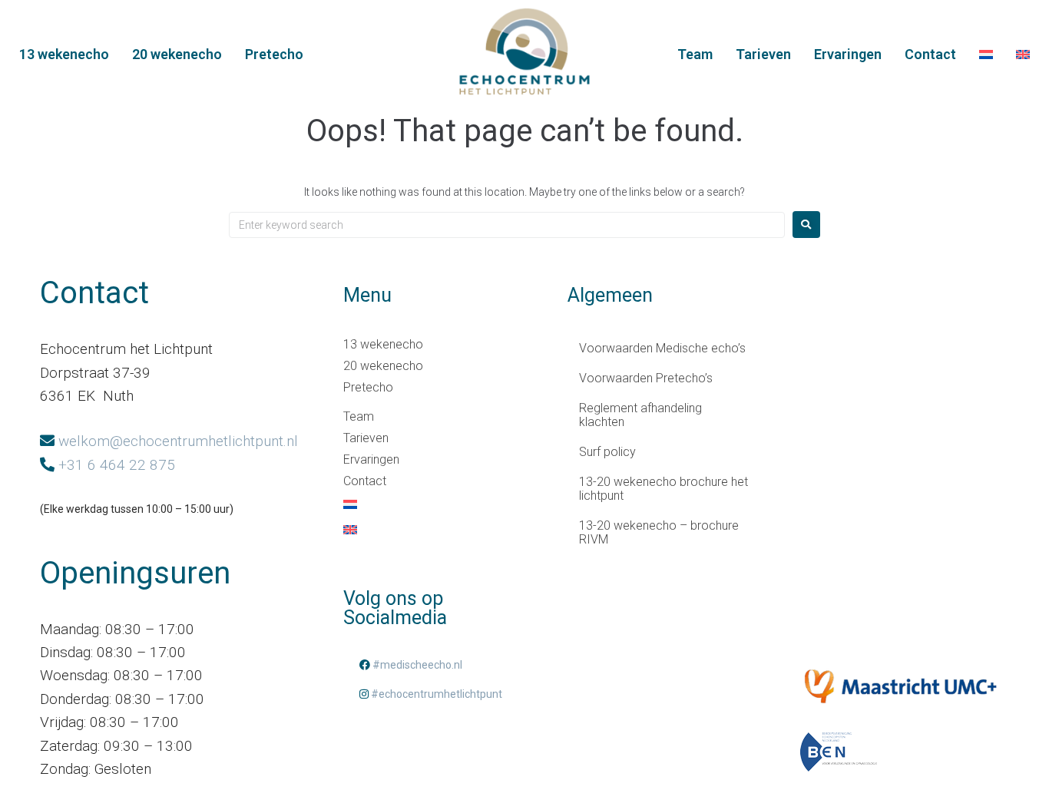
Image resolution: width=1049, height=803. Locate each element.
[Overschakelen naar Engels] (1022, 55)
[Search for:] (507, 225)
